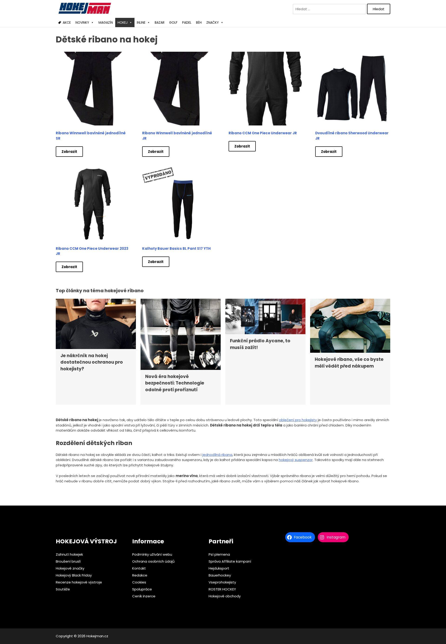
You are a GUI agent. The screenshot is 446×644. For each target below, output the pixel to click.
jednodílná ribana (217, 454)
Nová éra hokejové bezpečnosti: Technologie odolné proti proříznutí (174, 383)
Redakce (139, 575)
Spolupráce (142, 589)
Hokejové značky (70, 568)
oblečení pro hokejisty (298, 419)
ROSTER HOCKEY (222, 589)
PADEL (186, 22)
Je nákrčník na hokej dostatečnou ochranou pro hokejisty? (91, 362)
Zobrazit (69, 151)
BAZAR (159, 22)
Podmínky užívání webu (152, 554)
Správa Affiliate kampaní (230, 561)
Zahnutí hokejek (69, 554)
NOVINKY (82, 22)
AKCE (67, 22)
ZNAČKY (212, 22)
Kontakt (139, 568)
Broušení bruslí (68, 561)
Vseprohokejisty (222, 582)
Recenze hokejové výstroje (79, 582)
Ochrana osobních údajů (153, 561)
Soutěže (63, 589)
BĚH (199, 22)
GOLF (173, 22)
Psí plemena (219, 554)
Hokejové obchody (225, 596)
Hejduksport (219, 568)
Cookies (139, 582)
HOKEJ (123, 22)
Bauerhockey (220, 575)
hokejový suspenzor (296, 459)
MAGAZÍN (105, 22)
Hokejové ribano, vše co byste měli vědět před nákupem (349, 362)
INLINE (141, 22)
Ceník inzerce (143, 596)
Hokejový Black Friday (74, 575)
